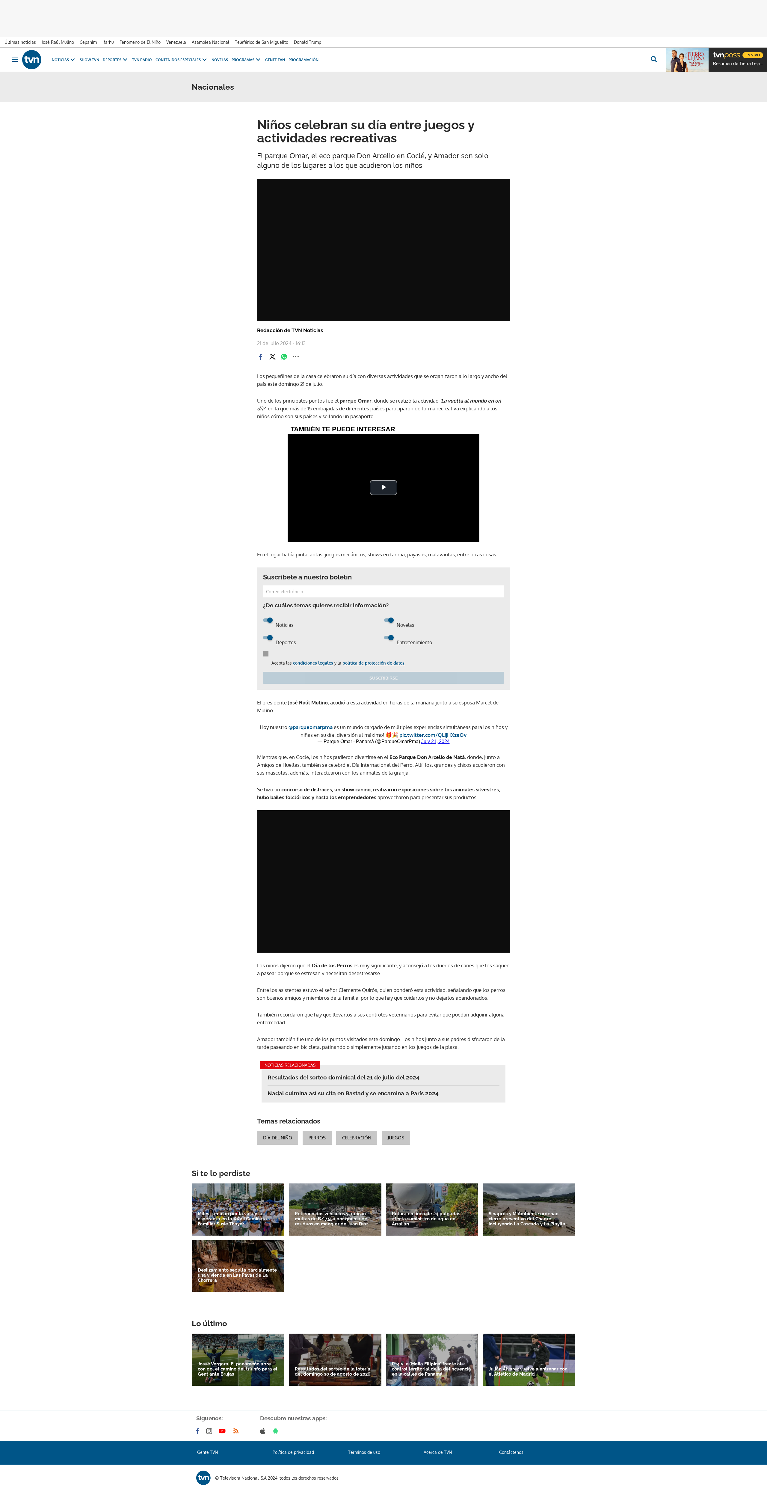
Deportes (112, 60)
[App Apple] (264, 1431)
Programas (243, 60)
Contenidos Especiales (178, 60)
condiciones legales (313, 662)
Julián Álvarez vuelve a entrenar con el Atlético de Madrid (528, 1372)
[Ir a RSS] (237, 1431)
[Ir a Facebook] (199, 1431)
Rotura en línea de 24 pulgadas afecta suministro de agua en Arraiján (426, 1219)
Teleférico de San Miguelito (261, 42)
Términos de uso (364, 1452)
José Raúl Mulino (58, 42)
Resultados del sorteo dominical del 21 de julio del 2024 (343, 1077)
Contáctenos (511, 1452)
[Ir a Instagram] (210, 1431)
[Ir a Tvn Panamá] (31, 59)
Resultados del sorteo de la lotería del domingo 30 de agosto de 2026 (332, 1372)
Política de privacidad (293, 1452)
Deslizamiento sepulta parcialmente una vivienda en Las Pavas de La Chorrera (237, 1275)
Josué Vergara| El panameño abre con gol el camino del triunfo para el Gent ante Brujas (237, 1369)
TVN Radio (142, 60)
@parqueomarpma (311, 727)
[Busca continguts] (653, 60)
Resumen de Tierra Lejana (738, 63)
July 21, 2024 (435, 741)
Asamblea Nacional (210, 42)
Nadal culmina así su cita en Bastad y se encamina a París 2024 (353, 1093)
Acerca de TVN (438, 1452)
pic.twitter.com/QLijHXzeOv (432, 735)
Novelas (220, 60)
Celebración (356, 1138)
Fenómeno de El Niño (140, 42)
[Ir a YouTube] (223, 1431)
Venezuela (176, 42)
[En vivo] (718, 53)
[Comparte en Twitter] (272, 357)
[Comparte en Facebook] (261, 357)
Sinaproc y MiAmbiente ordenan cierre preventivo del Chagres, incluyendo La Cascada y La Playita (527, 1219)
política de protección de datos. (373, 662)
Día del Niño (277, 1138)
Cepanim (88, 42)
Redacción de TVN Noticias (290, 330)
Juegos (396, 1138)
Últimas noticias (20, 42)
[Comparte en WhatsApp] (284, 357)
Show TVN (89, 60)
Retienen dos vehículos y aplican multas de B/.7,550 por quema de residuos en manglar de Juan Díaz (331, 1219)
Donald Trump (307, 42)
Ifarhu (108, 42)
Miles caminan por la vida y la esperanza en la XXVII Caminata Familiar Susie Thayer (232, 1219)
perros (317, 1138)
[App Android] (277, 1431)
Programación (303, 60)
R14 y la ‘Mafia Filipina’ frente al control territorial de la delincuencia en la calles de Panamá (431, 1369)
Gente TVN (275, 60)
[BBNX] (203, 1478)
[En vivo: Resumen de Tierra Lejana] (687, 60)
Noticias (60, 60)
